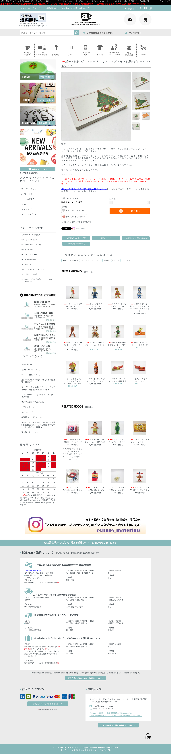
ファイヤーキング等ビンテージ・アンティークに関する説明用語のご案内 (38, 388)
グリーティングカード (91, 260)
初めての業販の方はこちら (32, 402)
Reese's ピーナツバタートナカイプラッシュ (95, 345)
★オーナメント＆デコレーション (33, 269)
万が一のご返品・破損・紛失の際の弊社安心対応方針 (38, 381)
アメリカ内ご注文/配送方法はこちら (32, 26)
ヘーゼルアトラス (28, 199)
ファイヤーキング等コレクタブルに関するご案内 (38, 396)
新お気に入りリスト (29, 432)
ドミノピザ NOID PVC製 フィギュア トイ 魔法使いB (139, 490)
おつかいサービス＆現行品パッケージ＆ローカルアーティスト (38, 280)
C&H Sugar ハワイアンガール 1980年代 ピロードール (95, 442)
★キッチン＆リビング (29, 240)
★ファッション (27, 264)
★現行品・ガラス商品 (29, 274)
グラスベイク (27, 209)
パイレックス (27, 194)
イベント (116, 260)
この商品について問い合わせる (135, 238)
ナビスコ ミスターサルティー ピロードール (72, 345)
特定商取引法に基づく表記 (76, 238)
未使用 (106, 260)
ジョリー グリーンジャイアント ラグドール (117, 442)
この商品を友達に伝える (76, 244)
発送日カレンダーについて (32, 417)
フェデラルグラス (28, 214)
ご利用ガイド (132, 9)
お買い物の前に (27, 364)
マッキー (25, 204)
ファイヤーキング (28, 189)
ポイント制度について (30, 375)
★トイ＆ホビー (27, 250)
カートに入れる (132, 211)
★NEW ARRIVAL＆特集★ (30, 235)
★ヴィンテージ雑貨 (71, 260)
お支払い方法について (30, 369)
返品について (106, 238)
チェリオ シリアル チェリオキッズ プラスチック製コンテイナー (72, 381)
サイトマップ (165, 1)
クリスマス (127, 260)
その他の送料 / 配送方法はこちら (32, 23)
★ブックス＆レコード (29, 255)
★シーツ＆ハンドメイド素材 (31, 245)
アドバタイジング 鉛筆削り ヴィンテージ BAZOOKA (72, 442)
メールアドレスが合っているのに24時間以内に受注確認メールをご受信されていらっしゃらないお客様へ (38, 424)
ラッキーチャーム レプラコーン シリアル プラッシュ (117, 345)
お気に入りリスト (28, 407)
